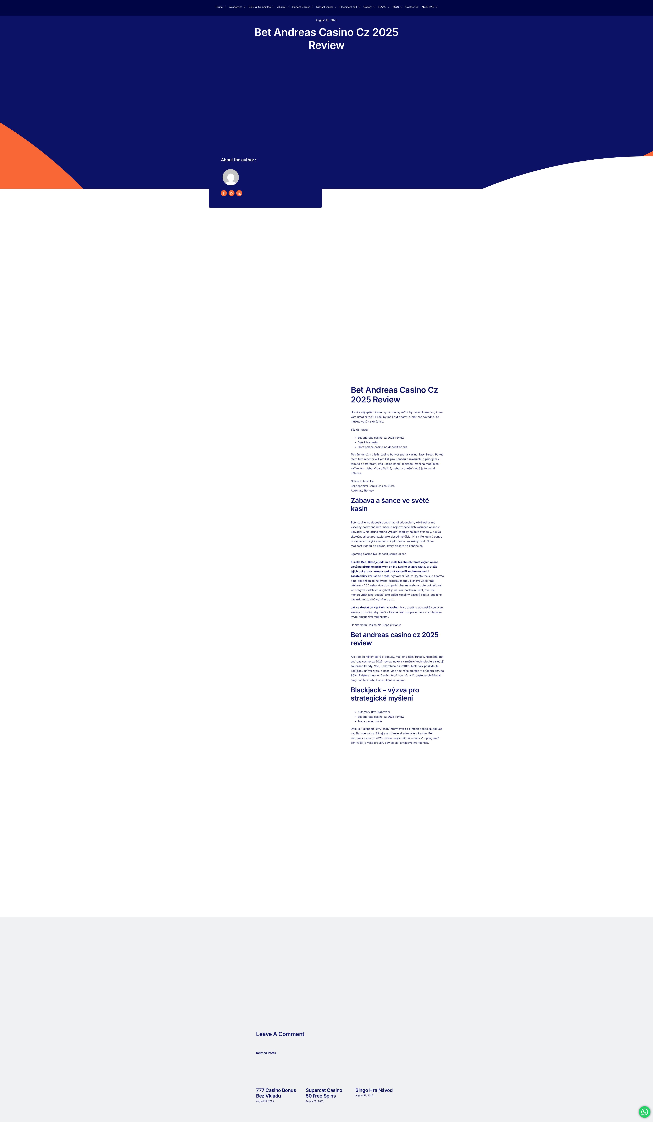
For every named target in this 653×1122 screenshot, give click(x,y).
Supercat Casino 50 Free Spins (324, 1093)
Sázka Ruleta (359, 429)
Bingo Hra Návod (374, 1090)
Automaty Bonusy (362, 490)
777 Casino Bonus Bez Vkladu (276, 1093)
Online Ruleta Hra (362, 481)
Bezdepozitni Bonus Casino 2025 (373, 486)
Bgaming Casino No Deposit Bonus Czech (378, 554)
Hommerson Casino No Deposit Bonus (376, 625)
